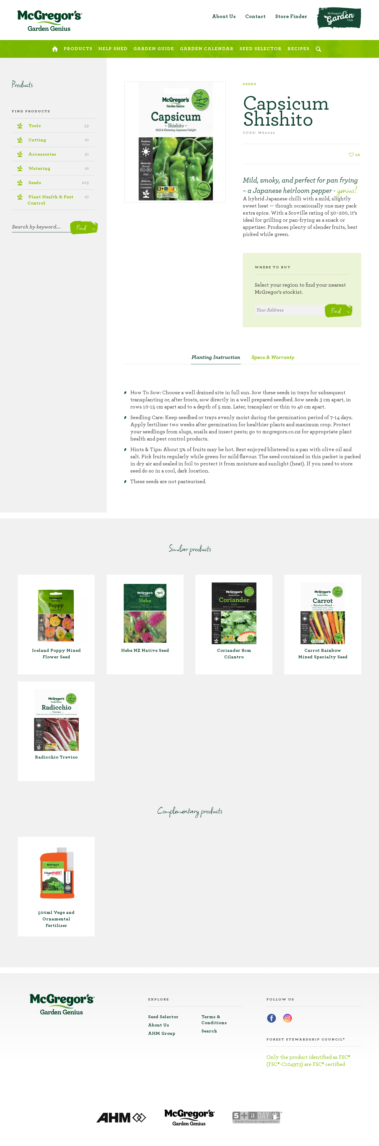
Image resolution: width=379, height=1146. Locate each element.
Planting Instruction (216, 357)
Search (209, 1031)
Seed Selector (163, 1016)
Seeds (250, 84)
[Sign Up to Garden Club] (339, 18)
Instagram (287, 1018)
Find (336, 311)
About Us (224, 16)
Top (357, 9)
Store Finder (291, 16)
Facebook (271, 1018)
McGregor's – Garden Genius (49, 20)
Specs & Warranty (272, 357)
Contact (255, 16)
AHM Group (161, 1033)
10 (357, 155)
